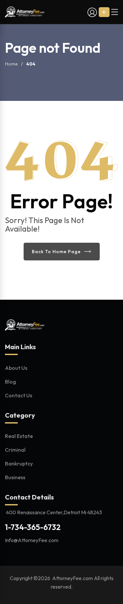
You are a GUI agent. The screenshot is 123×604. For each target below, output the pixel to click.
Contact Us (18, 395)
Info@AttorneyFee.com (31, 540)
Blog (10, 381)
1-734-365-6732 (33, 527)
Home (11, 64)
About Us (16, 368)
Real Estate (19, 436)
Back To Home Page (56, 252)
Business (15, 477)
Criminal (15, 449)
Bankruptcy (19, 463)
